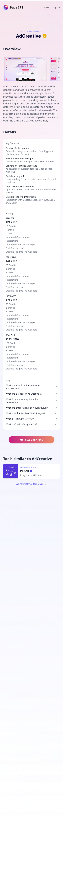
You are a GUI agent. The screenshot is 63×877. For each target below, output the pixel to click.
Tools (47, 7)
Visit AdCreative (31, 440)
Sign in (56, 7)
